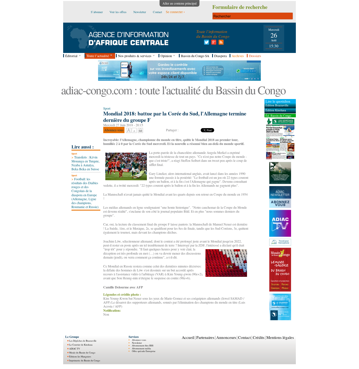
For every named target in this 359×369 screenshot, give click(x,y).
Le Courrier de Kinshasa (80, 344)
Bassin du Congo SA (195, 55)
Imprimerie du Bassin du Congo (84, 360)
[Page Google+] (213, 43)
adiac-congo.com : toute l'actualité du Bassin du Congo (173, 90)
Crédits (258, 337)
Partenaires (205, 337)
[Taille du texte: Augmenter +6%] (128, 130)
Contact (244, 337)
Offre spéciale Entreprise (143, 351)
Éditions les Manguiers (80, 356)
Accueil (188, 337)
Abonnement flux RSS (142, 345)
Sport (74, 153)
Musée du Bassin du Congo (82, 352)
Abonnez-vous (139, 339)
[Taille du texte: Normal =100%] (134, 130)
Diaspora (220, 55)
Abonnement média (141, 348)
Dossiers (255, 55)
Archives (238, 55)
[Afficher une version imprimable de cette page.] (140, 130)
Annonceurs (226, 337)
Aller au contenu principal (179, 3)
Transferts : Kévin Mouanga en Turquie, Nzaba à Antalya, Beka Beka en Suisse (85, 163)
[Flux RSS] (220, 43)
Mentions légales (280, 337)
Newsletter (137, 342)
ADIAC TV (74, 348)
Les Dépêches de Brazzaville (82, 340)
